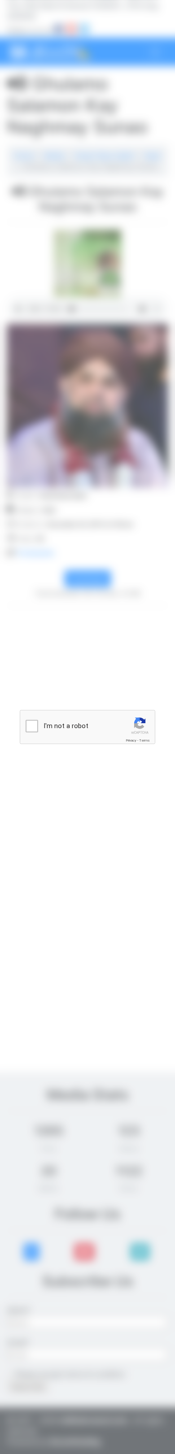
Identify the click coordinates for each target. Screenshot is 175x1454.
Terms (144, 740)
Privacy (131, 740)
